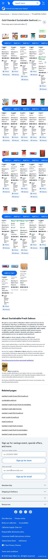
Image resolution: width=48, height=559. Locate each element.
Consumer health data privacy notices (16, 536)
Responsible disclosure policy (13, 532)
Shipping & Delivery (10, 491)
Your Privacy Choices (13, 545)
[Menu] (3, 3)
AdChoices (23, 540)
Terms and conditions (10, 551)
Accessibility (23, 523)
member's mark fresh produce (12, 426)
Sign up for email (24, 476)
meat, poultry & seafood (10, 417)
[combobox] (26, 3)
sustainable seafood (9, 400)
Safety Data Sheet (9, 540)
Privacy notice (20, 518)
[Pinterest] (30, 512)
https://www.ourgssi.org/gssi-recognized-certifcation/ (18, 360)
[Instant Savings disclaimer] (45, 62)
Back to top (42, 556)
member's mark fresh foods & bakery (14, 430)
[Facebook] (15, 512)
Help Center (7, 498)
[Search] (37, 3)
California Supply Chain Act (12, 527)
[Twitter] (25, 512)
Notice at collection (9, 523)
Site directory (7, 518)
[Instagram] (20, 512)
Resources (6, 504)
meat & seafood (7, 421)
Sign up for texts (24, 460)
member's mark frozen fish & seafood (15, 396)
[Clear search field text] (34, 3)
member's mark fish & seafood (12, 413)
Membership (7, 485)
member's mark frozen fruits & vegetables (16, 404)
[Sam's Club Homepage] (9, 3)
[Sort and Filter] (44, 22)
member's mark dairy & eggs (12, 409)
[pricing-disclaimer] (26, 24)
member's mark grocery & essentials (14, 434)
